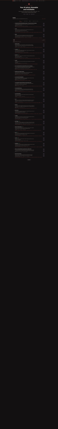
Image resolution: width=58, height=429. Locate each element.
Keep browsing (29, 219)
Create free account (28, 217)
